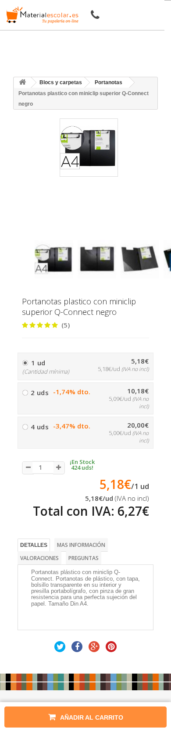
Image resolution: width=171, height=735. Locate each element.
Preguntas (83, 558)
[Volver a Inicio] (22, 82)
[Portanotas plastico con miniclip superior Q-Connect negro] (54, 259)
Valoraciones (39, 558)
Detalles (33, 545)
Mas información (81, 545)
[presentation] (38, 232)
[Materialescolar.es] (40, 15)
